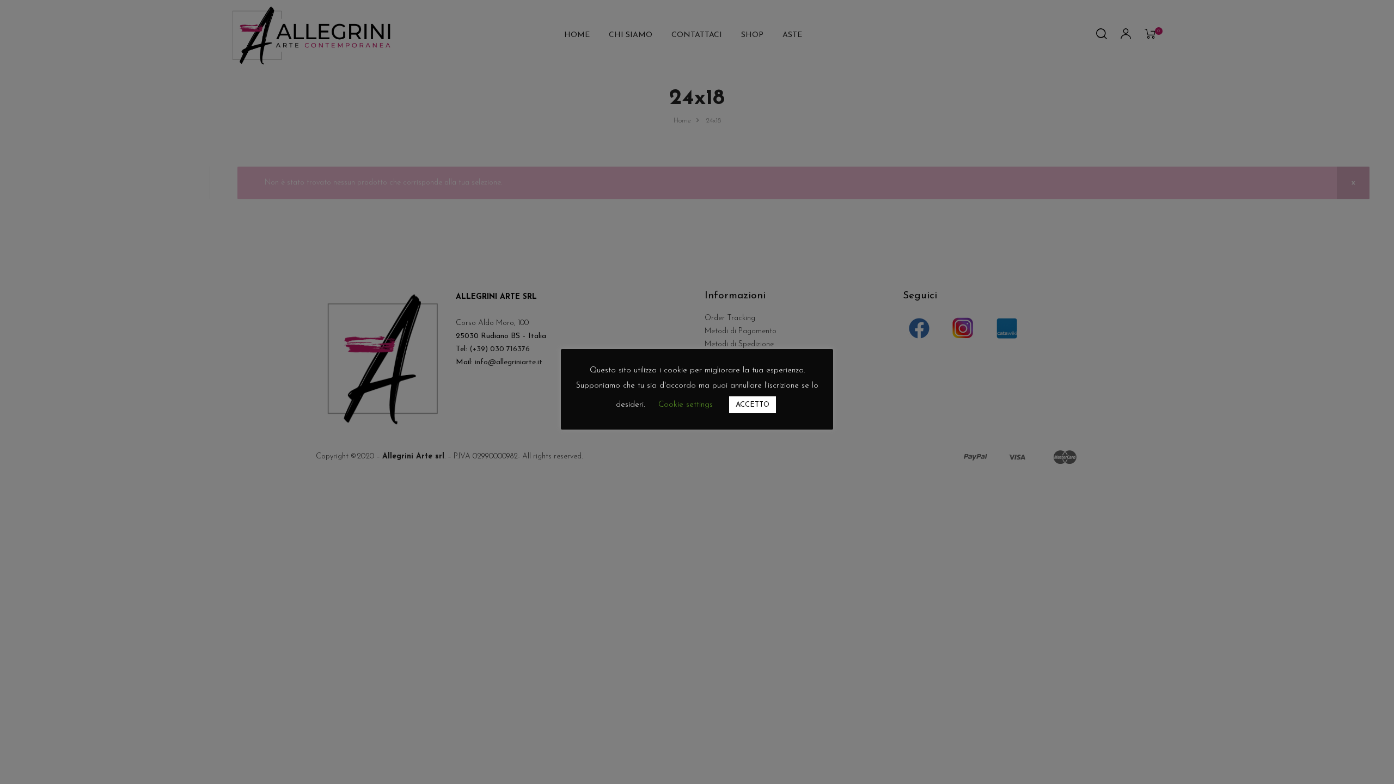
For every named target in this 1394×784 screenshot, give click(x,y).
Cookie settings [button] (685, 405)
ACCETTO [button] (752, 404)
